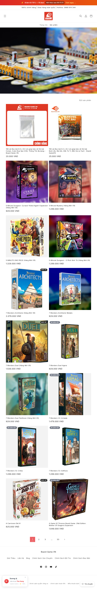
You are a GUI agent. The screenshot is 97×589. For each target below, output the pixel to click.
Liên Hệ (21, 558)
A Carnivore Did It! (13, 523)
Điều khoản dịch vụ (74, 583)
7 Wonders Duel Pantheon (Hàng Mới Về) (22, 418)
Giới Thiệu (11, 558)
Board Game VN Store (19, 583)
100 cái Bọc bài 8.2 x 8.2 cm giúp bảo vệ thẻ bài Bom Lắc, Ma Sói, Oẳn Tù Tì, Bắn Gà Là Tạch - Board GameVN (70, 151)
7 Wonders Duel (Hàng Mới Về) (18, 365)
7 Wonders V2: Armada (58, 418)
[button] (5, 16)
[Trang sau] (64, 539)
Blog (28, 558)
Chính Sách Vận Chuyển (42, 558)
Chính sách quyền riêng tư (39, 583)
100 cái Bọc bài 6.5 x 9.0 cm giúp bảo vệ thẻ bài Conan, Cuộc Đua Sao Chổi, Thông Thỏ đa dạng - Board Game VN (26, 151)
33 (58, 539)
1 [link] (32, 539)
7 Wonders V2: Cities (14, 471)
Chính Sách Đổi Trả (63, 558)
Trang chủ (44, 25)
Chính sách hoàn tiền (58, 583)
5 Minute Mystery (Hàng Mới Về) (62, 206)
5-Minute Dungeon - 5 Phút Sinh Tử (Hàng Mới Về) (69, 260)
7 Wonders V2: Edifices (58, 471)
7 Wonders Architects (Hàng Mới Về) (20, 313)
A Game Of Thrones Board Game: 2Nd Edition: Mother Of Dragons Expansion (67, 524)
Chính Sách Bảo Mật (81, 558)
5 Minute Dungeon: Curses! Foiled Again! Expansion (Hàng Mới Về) (27, 207)
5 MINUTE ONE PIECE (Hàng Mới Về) (20, 260)
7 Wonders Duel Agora (58, 365)
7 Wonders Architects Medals (60, 313)
